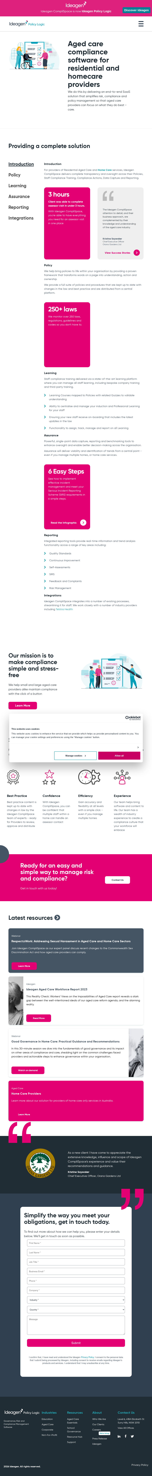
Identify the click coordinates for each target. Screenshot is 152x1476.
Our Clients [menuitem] (98, 1424)
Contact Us (117, 880)
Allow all (119, 755)
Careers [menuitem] (96, 1429)
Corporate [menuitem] (47, 1429)
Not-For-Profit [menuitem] (49, 1435)
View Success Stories (118, 252)
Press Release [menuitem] (99, 1438)
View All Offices (126, 1428)
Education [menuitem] (47, 1419)
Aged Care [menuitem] (47, 1424)
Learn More (22, 705)
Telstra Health (64, 609)
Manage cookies (73, 755)
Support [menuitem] (71, 1442)
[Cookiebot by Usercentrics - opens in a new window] (128, 718)
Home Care (105, 170)
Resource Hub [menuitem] (74, 1436)
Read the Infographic (64, 522)
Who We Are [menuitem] (99, 1419)
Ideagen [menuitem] (96, 1443)
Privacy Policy (140, 1465)
